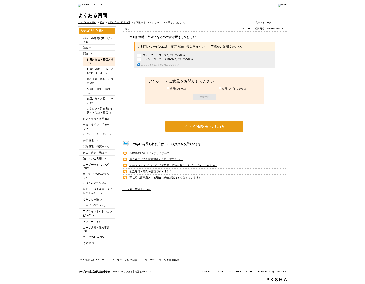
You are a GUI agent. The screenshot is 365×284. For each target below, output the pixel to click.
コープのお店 (93, 236)
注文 (88, 47)
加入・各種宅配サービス (97, 40)
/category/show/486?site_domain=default (81, 54)
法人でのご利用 (94, 158)
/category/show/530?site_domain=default (81, 237)
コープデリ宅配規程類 (124, 260)
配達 (102, 22)
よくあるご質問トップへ (136, 189)
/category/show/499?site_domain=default (81, 140)
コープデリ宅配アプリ (96, 175)
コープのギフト (94, 205)
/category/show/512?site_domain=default (81, 159)
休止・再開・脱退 (96, 152)
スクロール (91, 221)
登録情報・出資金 (96, 146)
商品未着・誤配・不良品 (100, 81)
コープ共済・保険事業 (96, 229)
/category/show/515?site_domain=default (81, 165)
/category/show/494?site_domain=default (81, 125)
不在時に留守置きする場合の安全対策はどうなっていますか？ (166, 177)
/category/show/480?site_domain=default (81, 48)
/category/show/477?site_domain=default (81, 38)
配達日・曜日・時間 (99, 91)
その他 (88, 243)
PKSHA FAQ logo (277, 279)
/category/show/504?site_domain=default (81, 146)
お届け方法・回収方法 (119, 22)
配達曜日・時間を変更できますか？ (150, 171)
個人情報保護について (92, 260)
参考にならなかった (234, 88)
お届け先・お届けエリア (100, 100)
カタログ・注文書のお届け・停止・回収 (100, 110)
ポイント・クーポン (97, 134)
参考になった (178, 88)
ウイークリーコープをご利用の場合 (164, 55)
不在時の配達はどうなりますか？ (149, 153)
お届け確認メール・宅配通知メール (100, 70)
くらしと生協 (92, 199)
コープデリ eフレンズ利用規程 (161, 260)
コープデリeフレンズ (96, 166)
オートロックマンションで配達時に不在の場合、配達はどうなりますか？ (173, 165)
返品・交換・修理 (96, 118)
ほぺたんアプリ (94, 183)
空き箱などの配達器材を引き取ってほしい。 (156, 159)
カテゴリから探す (87, 22)
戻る (127, 28)
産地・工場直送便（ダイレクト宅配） (97, 191)
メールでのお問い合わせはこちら (204, 126)
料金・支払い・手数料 (96, 126)
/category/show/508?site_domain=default (81, 152)
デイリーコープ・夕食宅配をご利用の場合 (168, 59)
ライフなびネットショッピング (97, 213)
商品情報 (90, 140)
